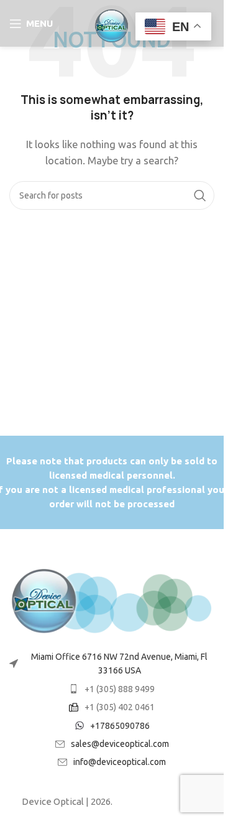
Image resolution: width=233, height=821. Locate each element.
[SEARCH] (200, 195)
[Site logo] (111, 22)
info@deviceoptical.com (119, 762)
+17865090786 (120, 726)
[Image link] (111, 600)
